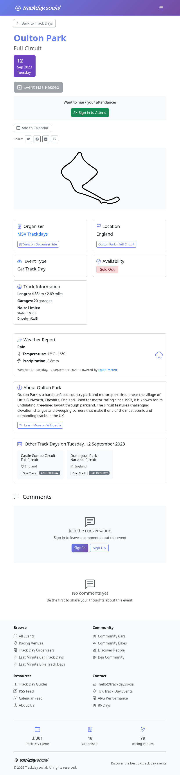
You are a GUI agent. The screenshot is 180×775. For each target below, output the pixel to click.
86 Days (104, 705)
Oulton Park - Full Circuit (116, 244)
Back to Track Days (37, 23)
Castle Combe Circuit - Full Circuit (39, 457)
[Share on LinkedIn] (45, 139)
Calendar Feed (31, 698)
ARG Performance (113, 698)
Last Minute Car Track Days (41, 657)
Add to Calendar (35, 127)
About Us (26, 705)
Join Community (111, 657)
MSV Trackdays (32, 234)
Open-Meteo (107, 370)
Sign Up (99, 548)
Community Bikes (112, 643)
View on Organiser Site (40, 244)
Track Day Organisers (37, 650)
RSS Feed (26, 691)
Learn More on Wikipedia (42, 425)
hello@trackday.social (117, 684)
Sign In (80, 547)
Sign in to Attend (92, 112)
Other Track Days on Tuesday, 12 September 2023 (75, 444)
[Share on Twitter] (28, 139)
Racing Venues (31, 643)
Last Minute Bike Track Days (42, 664)
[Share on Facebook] (37, 139)
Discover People (111, 650)
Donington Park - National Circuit (84, 457)
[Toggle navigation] (161, 7)
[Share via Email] (54, 139)
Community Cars (112, 636)
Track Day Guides (33, 684)
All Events (27, 636)
